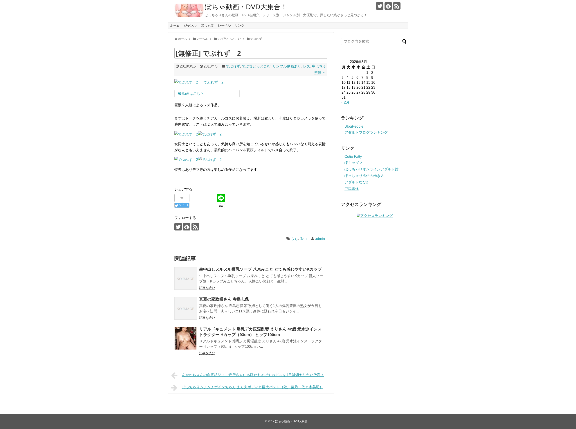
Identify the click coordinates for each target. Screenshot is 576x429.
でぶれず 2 (213, 82)
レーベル (224, 25)
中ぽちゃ (319, 66)
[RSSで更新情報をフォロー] (396, 6)
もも (294, 239)
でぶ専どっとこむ (256, 66)
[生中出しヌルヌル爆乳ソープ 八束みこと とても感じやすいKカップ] (185, 278)
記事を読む (207, 288)
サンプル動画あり (286, 66)
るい (303, 239)
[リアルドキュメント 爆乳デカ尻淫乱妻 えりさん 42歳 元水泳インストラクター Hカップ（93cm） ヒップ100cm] (185, 338)
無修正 (319, 73)
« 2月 (345, 102)
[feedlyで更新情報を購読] (388, 6)
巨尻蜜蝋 (351, 189)
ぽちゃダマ (353, 163)
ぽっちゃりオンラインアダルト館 (371, 169)
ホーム (175, 25)
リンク (239, 25)
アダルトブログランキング (366, 132)
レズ (306, 66)
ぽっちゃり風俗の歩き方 (364, 176)
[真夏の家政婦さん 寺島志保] (185, 308)
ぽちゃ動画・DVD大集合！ (246, 7)
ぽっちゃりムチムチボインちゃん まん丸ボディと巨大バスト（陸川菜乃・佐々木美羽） (252, 387)
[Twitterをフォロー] (379, 6)
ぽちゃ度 (207, 25)
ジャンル (190, 25)
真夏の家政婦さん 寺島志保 (224, 299)
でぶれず (233, 66)
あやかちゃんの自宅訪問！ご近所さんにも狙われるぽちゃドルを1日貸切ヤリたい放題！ (253, 375)
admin (320, 239)
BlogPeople (353, 126)
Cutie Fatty (353, 156)
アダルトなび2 (356, 182)
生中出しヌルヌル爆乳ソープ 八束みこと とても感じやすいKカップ (260, 269)
